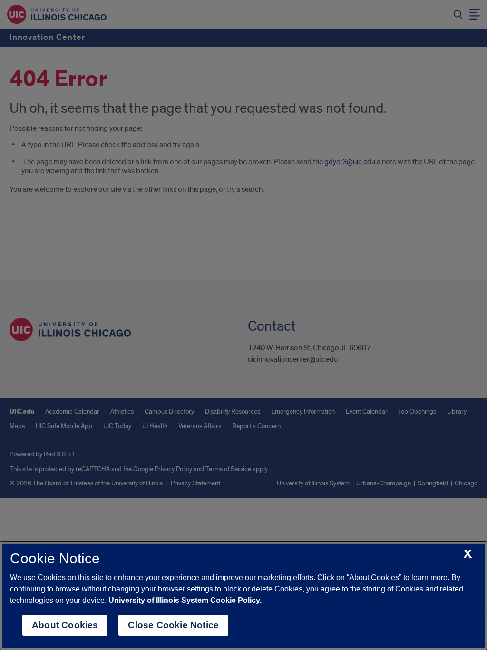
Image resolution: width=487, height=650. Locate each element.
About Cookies (65, 625)
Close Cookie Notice (173, 625)
